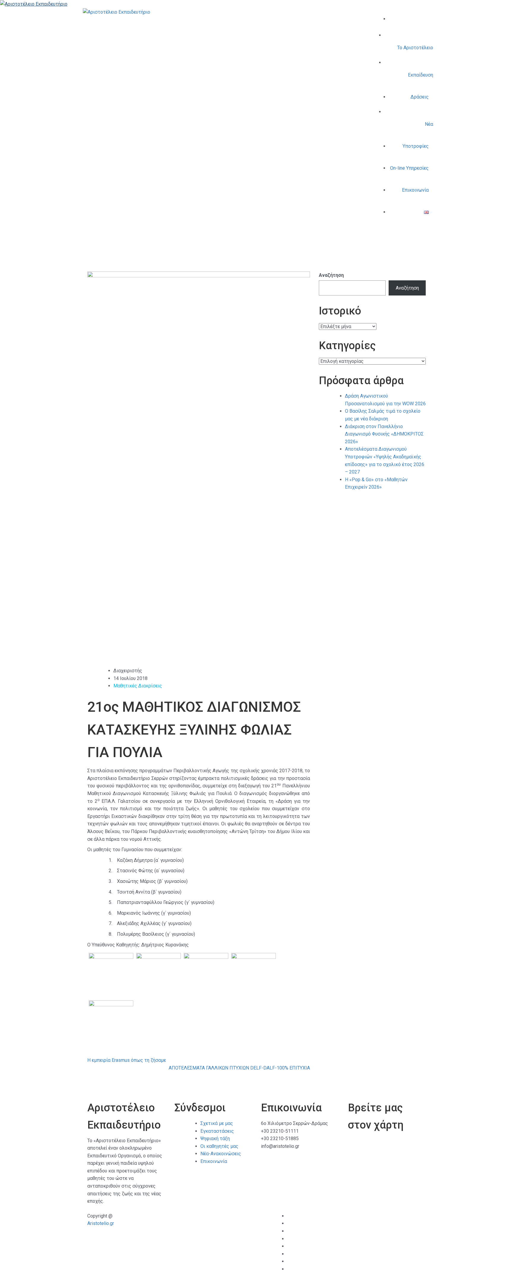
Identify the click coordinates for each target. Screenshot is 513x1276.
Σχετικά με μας (216, 1123)
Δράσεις (420, 97)
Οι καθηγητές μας (219, 1146)
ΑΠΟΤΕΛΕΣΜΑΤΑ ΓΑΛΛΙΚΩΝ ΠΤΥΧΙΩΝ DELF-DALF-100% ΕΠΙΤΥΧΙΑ (239, 1068)
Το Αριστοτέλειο (415, 47)
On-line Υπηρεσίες (409, 168)
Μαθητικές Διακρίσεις (137, 686)
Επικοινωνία (415, 190)
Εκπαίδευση (420, 75)
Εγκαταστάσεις (217, 1131)
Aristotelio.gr (100, 1223)
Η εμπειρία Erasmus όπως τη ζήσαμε (126, 1060)
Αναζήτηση (331, 275)
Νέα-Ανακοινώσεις (220, 1153)
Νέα (429, 124)
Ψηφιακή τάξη (215, 1138)
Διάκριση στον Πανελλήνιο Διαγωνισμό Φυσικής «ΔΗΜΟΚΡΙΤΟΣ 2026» (384, 434)
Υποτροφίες (416, 146)
